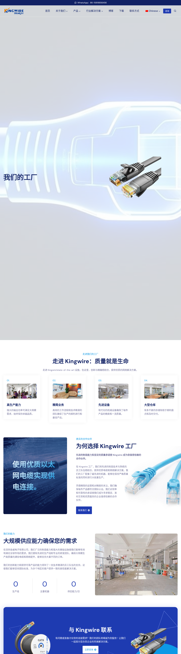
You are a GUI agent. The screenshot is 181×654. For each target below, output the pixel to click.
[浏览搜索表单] (175, 11)
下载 (121, 10)
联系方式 (134, 10)
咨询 (167, 11)
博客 (111, 10)
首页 (47, 10)
